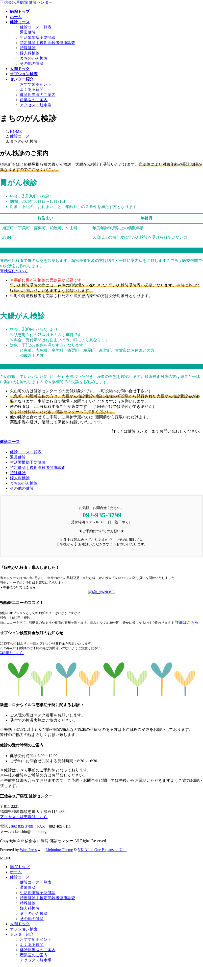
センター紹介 (22, 934)
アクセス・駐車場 (35, 105)
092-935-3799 (22, 826)
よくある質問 (32, 89)
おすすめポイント (35, 84)
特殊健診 (28, 48)
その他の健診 (32, 63)
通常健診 (28, 32)
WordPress (28, 850)
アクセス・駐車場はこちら (24, 817)
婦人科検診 (30, 53)
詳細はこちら (187, 622)
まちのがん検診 (34, 58)
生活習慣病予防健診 (37, 37)
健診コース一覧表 (35, 27)
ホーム (16, 872)
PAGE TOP (194, 933)
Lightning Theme (59, 850)
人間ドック (20, 924)
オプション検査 (24, 929)
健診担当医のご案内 (37, 94)
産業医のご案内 (34, 100)
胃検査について (14, 271)
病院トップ (20, 867)
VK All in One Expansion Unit (102, 850)
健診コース (10, 441)
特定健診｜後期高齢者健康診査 (47, 43)
